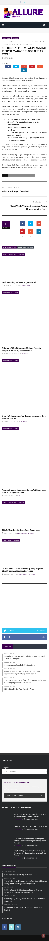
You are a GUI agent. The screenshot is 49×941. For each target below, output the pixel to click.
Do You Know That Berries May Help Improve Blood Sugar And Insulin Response (22, 569)
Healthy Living (6, 38)
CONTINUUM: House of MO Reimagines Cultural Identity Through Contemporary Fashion (30, 840)
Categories (5, 768)
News (16, 292)
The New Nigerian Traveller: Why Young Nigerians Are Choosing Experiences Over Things (30, 853)
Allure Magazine (7, 292)
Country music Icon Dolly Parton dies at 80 (30, 826)
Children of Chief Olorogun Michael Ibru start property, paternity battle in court (22, 349)
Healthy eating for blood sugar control (19, 282)
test (32, 175)
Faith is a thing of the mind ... (16, 191)
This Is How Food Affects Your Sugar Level (21, 530)
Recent (5, 807)
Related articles (9, 247)
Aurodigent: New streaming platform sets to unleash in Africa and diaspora (30, 815)
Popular (15, 807)
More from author (25, 247)
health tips (24, 175)
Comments (26, 807)
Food (4, 255)
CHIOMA (18, 819)
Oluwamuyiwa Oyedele (25, 533)
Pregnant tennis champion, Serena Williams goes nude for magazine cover (24, 491)
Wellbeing (15, 38)
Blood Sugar (13, 175)
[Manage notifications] (43, 936)
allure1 (25, 354)
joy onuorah (25, 285)
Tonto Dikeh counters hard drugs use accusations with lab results (24, 417)
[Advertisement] (24, 607)
